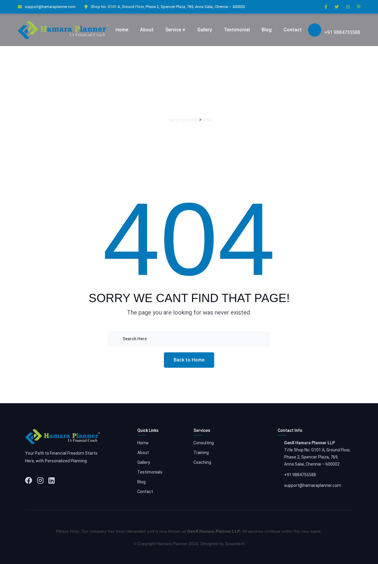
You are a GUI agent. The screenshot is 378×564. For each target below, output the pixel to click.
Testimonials (149, 472)
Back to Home (189, 360)
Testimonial (237, 30)
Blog (267, 30)
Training (201, 452)
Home (121, 30)
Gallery (204, 30)
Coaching (202, 462)
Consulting (203, 442)
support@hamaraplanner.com (50, 6)
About (147, 30)
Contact (293, 30)
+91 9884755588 (342, 32)
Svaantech (235, 543)
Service (173, 30)
